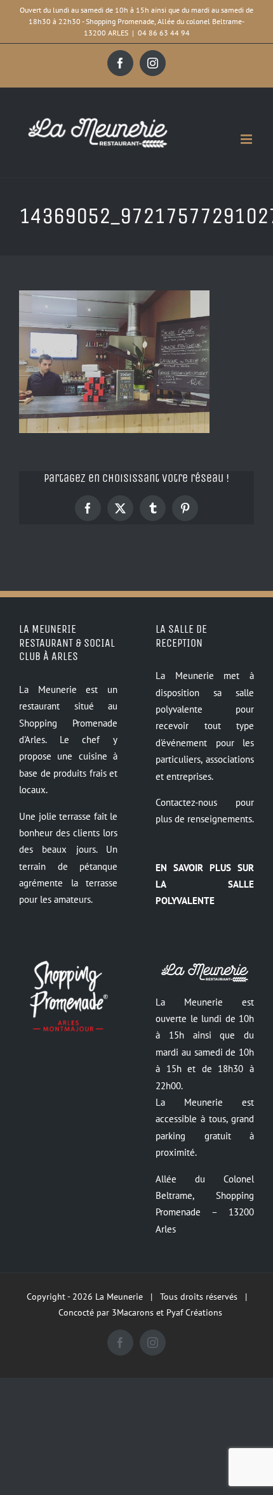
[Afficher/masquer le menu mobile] (247, 139)
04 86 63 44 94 (164, 32)
